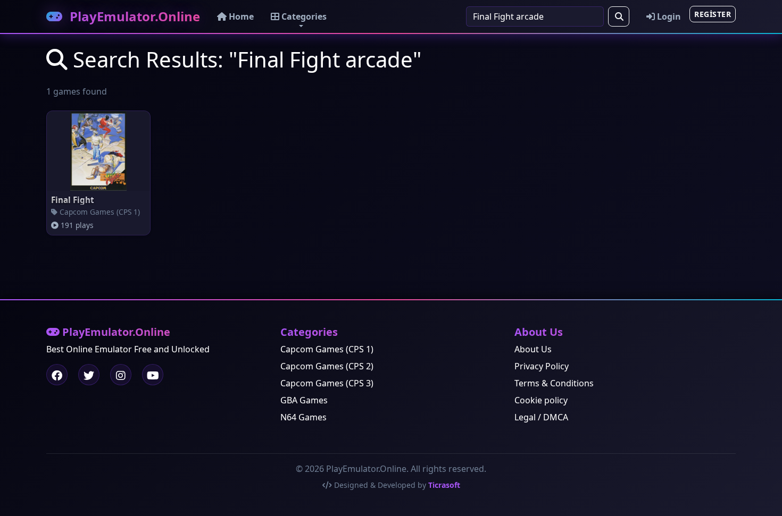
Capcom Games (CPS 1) (326, 349)
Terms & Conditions (554, 383)
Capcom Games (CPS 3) (326, 383)
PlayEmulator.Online (133, 16)
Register (712, 14)
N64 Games (303, 417)
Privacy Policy (541, 366)
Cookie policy (541, 400)
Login (668, 16)
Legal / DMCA (541, 417)
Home (240, 16)
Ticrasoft (444, 485)
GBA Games (304, 400)
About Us (533, 349)
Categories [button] (303, 16)
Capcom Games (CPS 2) (326, 366)
